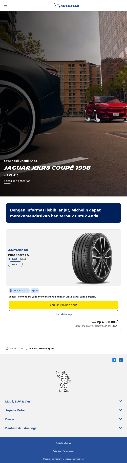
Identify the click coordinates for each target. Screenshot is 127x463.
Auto (22, 348)
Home (13, 348)
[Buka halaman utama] (66, 6)
